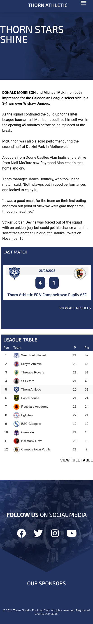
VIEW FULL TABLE (76, 460)
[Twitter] (38, 533)
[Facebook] (21, 533)
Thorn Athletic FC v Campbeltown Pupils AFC (47, 294)
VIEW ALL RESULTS (75, 308)
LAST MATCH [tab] (15, 251)
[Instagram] (54, 533)
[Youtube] (71, 533)
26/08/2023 (47, 271)
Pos (6, 347)
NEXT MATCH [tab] (15, 323)
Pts (86, 347)
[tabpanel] (47, 287)
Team (17, 347)
